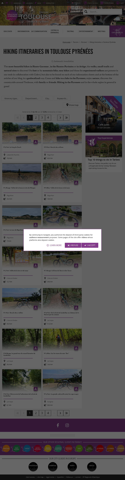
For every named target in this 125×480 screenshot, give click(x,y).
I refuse (74, 245)
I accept (91, 245)
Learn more (56, 245)
